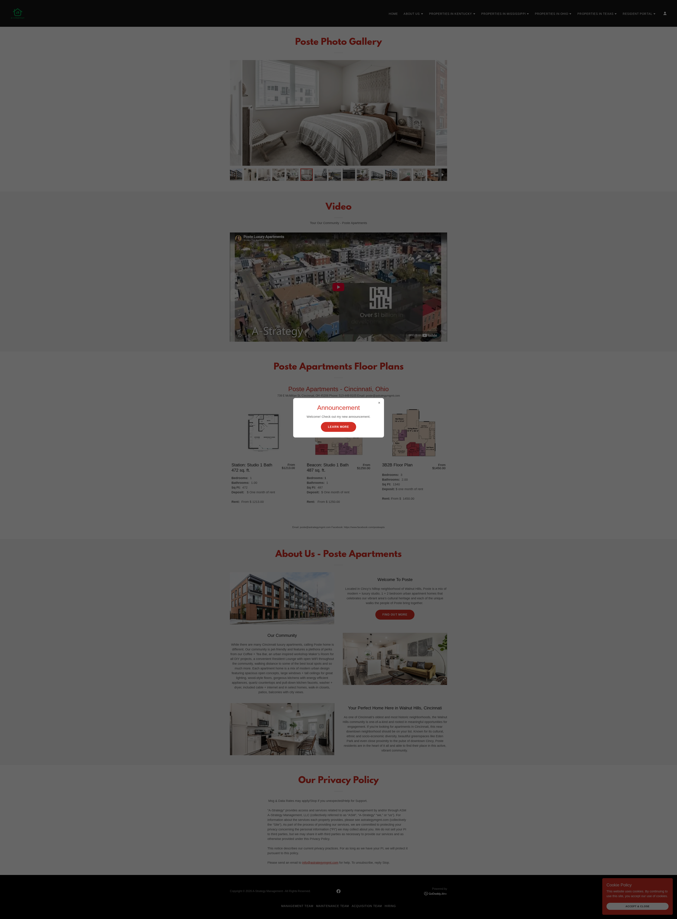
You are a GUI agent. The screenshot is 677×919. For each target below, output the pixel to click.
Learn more (338, 426)
